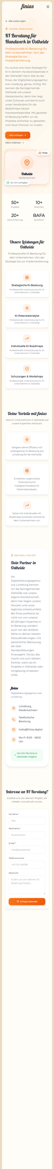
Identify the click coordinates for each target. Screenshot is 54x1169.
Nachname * (14, 828)
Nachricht (13, 873)
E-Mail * (12, 843)
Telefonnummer (16, 858)
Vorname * (14, 814)
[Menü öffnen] (48, 7)
